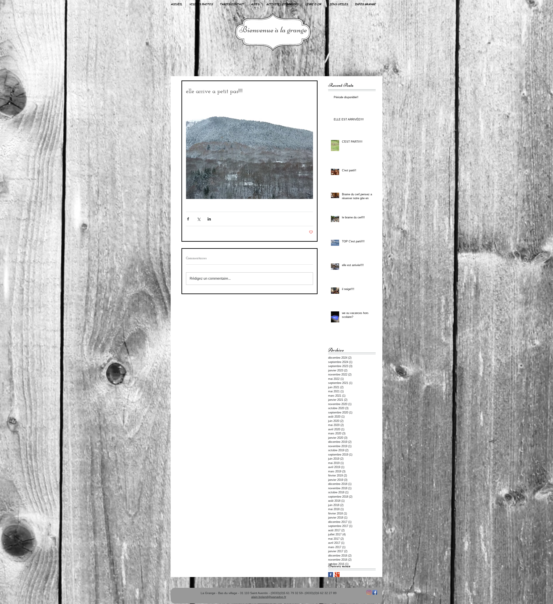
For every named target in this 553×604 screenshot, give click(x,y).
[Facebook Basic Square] (330, 574)
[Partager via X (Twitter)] (199, 219)
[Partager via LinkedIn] (209, 219)
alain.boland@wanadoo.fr (268, 597)
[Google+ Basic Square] (337, 574)
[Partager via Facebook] (188, 219)
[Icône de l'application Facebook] (374, 592)
